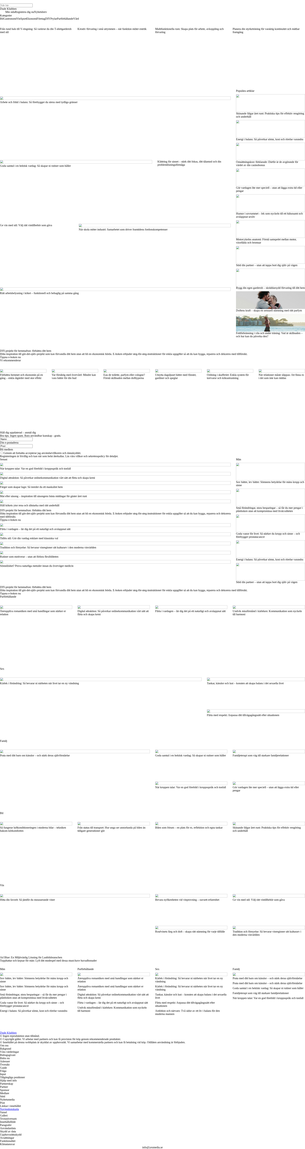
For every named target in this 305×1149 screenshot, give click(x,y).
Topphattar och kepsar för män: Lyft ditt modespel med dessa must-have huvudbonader (48, 960)
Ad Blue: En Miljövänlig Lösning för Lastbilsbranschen (31, 957)
